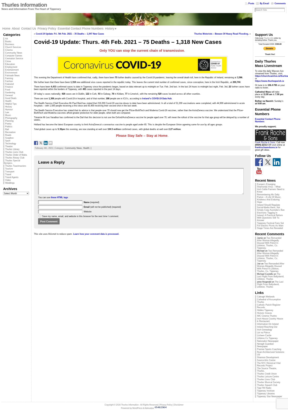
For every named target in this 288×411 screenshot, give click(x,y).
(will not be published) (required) (102, 207)
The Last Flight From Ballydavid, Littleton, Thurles (270, 276)
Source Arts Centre (266, 360)
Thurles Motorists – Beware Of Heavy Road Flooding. (221, 34)
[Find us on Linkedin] (277, 162)
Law (7, 112)
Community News (13, 53)
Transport (9, 171)
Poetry (8, 123)
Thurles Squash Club (267, 385)
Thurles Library (12, 149)
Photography (11, 118)
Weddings (10, 183)
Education (10, 64)
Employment (11, 67)
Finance (9, 87)
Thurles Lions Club (14, 152)
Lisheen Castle (264, 335)
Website (88, 211)
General (9, 95)
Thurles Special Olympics (11, 161)
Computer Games (13, 55)
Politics (8, 126)
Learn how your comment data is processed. (96, 234)
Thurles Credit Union (267, 373)
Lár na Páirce (263, 332)
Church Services (13, 47)
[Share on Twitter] (41, 143)
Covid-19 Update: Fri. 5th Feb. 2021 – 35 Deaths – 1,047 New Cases (70, 34)
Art (6, 38)
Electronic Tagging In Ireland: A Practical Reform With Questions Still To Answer (270, 217)
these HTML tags (59, 197)
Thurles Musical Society (268, 382)
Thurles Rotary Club (14, 157)
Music (8, 115)
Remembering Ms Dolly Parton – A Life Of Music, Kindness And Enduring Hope (269, 198)
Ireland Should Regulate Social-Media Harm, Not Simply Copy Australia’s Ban (270, 207)
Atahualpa (149, 408)
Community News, (74, 148)
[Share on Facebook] (36, 143)
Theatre (8, 146)
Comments (280, 3)
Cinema (8, 50)
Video (8, 180)
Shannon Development (268, 357)
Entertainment (12, 70)
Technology (10, 143)
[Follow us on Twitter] (268, 162)
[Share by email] (50, 143)
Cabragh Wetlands (266, 296)
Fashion (9, 81)
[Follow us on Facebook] (259, 162)
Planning (9, 121)
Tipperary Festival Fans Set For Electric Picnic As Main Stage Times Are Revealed (270, 225)
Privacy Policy (166, 405)
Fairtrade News (12, 75)
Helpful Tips (11, 104)
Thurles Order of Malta (16, 155)
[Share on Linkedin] (46, 143)
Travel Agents (11, 177)
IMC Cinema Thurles (267, 316)
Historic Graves (264, 313)
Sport (7, 140)
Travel (8, 174)
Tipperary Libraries (266, 393)
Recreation (10, 132)
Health (8, 101)
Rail (7, 129)
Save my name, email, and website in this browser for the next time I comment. (80, 216)
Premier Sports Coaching (269, 349)
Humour (9, 109)
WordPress (137, 408)
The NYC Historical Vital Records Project (268, 364)
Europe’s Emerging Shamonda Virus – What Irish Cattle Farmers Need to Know (270, 188)
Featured (9, 84)
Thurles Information (24, 5)
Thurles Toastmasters (15, 166)
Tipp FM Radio (264, 388)
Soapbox (9, 138)
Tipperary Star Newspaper (269, 396)
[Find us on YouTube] (259, 171)
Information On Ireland (267, 324)
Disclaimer (179, 405)
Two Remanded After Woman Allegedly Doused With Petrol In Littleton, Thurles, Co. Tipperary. (269, 243)
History (8, 106)
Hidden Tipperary (265, 310)
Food (7, 89)
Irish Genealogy (264, 329)
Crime (8, 61)
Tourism (9, 168)
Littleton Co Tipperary (267, 338)
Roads (8, 135)
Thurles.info (268, 38)
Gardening (10, 92)
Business (9, 44)
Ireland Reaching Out (267, 327)
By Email (264, 3)
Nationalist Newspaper (267, 341)
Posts (251, 3)
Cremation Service (14, 58)
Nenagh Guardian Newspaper (265, 345)
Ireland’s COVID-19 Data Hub (157, 98)
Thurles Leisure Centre (268, 376)
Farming (9, 78)
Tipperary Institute (265, 390)
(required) (91, 202)
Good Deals (10, 98)
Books (8, 41)
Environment (11, 72)
